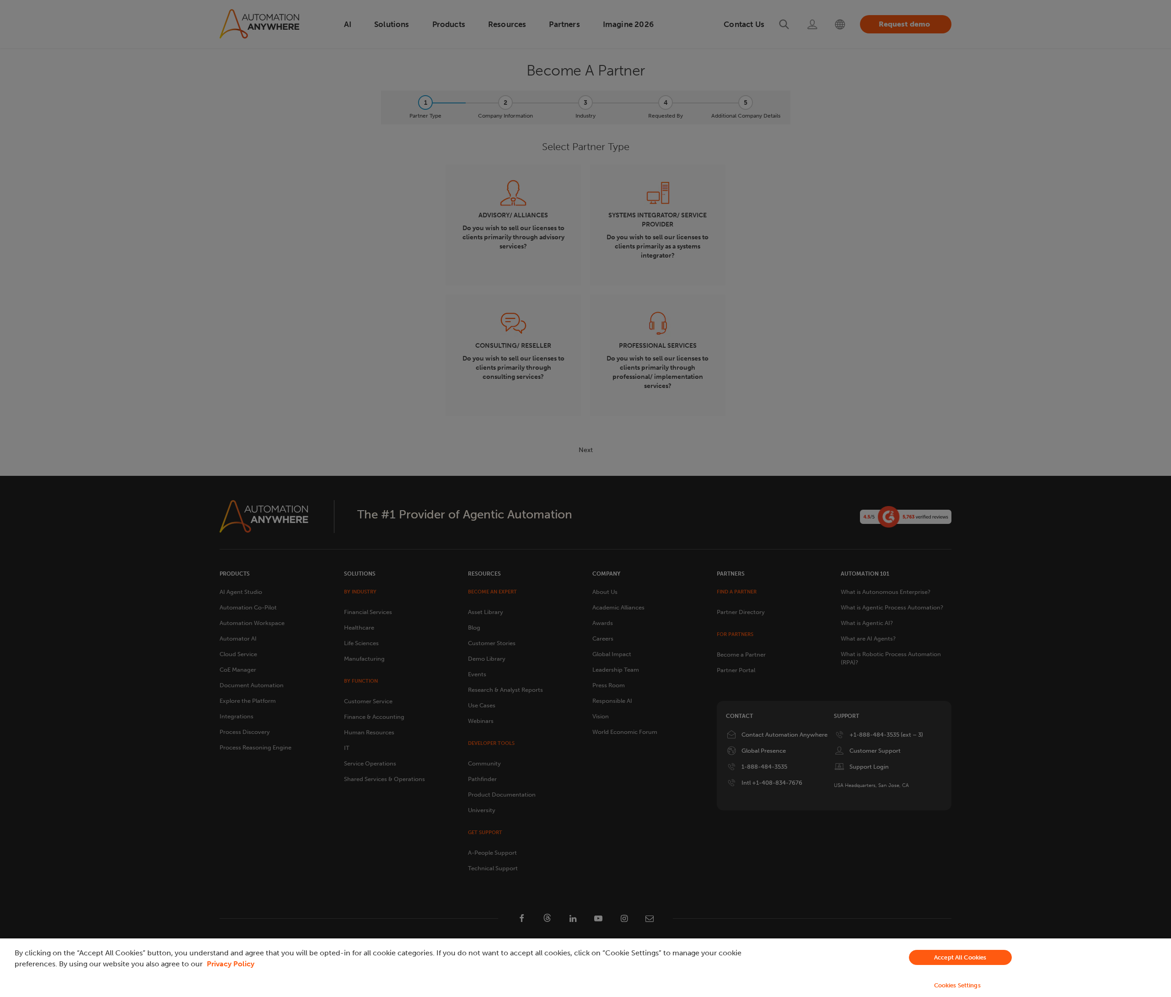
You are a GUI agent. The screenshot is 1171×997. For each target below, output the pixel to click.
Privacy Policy (230, 963)
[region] (585, 967)
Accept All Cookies (960, 957)
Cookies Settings (957, 985)
